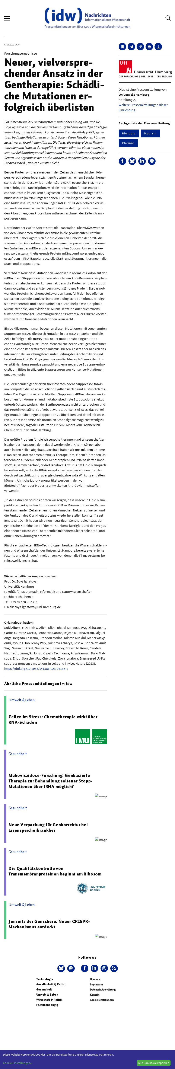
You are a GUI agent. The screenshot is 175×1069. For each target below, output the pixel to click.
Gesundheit (44, 989)
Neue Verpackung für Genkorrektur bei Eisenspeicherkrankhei (48, 827)
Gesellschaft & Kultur (51, 984)
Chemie (128, 143)
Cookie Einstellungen (102, 1000)
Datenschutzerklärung (103, 989)
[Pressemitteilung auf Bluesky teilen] (132, 161)
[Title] (140, 46)
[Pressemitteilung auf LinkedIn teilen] (142, 161)
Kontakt (94, 994)
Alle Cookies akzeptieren (153, 1063)
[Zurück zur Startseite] (87, 17)
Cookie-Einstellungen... (17, 1063)
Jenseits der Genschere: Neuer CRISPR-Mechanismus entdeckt (49, 924)
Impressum (96, 984)
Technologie (44, 979)
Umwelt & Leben (47, 995)
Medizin (150, 133)
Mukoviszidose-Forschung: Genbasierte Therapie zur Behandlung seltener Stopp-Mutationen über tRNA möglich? (51, 781)
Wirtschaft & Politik (49, 1000)
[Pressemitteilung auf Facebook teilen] (122, 161)
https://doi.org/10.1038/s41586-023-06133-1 (36, 668)
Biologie (129, 133)
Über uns (95, 979)
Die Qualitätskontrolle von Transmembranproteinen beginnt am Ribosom (55, 871)
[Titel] (122, 46)
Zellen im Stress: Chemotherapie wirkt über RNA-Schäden (53, 719)
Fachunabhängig (47, 1005)
